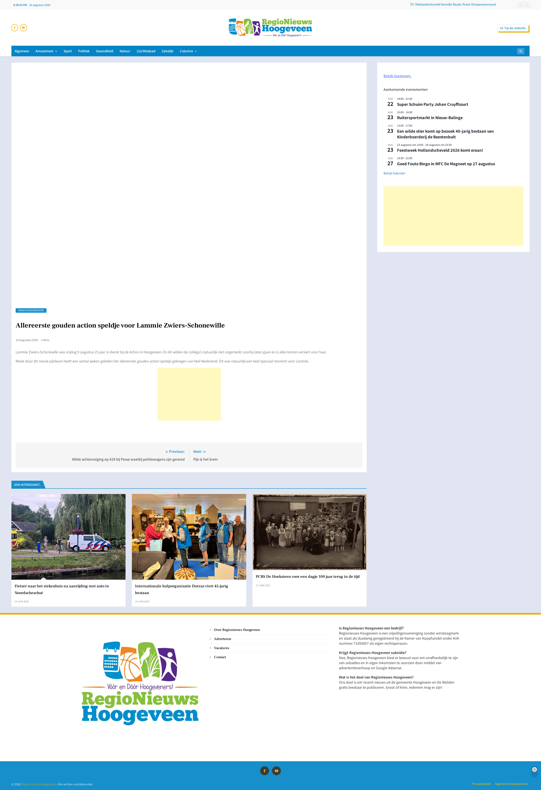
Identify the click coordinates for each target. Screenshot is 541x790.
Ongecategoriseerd (31, 310)
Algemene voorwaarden (511, 784)
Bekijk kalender (394, 173)
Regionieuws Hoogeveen (39, 784)
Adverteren (222, 639)
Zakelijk (168, 51)
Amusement (44, 51)
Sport (68, 51)
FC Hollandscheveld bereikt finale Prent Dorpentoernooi (453, 4)
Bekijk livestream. (397, 75)
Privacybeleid (481, 784)
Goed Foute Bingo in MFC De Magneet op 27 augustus (446, 163)
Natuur (125, 51)
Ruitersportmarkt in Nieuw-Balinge (430, 117)
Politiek (84, 51)
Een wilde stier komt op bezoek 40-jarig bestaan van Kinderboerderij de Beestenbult (445, 133)
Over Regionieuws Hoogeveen (237, 630)
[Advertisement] (189, 394)
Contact (220, 657)
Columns (186, 51)
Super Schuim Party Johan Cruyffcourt (432, 104)
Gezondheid (104, 51)
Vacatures (221, 648)
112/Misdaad (146, 51)
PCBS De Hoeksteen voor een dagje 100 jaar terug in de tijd (308, 576)
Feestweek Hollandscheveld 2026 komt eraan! (440, 150)
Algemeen (22, 51)
